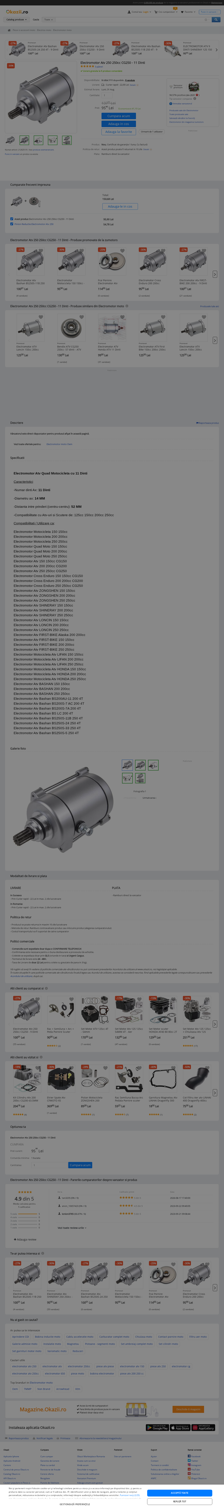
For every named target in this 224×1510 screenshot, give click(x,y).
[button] (75, 1502)
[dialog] (112, 1497)
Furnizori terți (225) (130, 1495)
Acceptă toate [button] (179, 1492)
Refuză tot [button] (179, 1501)
